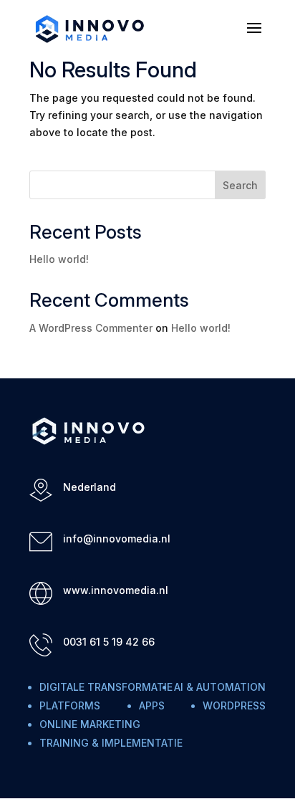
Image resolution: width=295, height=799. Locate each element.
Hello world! (59, 259)
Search (240, 185)
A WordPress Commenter (91, 328)
